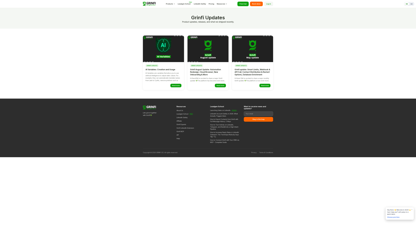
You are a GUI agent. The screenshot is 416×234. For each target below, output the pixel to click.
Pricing (211, 4)
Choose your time (393, 217)
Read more (176, 85)
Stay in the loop (258, 119)
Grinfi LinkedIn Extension (185, 128)
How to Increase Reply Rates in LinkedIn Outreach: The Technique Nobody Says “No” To (224, 134)
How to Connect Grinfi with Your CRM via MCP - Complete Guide (224, 141)
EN (407, 4)
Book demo (256, 4)
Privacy (254, 152)
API (178, 135)
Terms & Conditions (266, 152)
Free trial (243, 4)
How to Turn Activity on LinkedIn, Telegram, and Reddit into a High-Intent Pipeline (224, 127)
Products (169, 4)
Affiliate (179, 121)
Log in (268, 4)
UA (411, 4)
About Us (180, 110)
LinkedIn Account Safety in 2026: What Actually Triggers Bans (224, 115)
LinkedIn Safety (200, 4)
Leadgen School (184, 4)
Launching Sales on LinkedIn (220, 110)
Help (178, 138)
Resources (221, 4)
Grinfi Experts (181, 124)
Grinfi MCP (180, 131)
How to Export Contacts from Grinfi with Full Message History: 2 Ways (224, 120)
